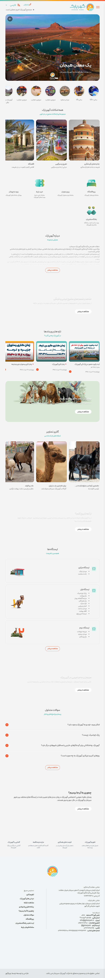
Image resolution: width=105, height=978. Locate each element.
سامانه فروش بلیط (27, 927)
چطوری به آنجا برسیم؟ (26, 911)
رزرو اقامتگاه (30, 919)
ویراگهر (8, 973)
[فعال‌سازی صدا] (10, 18)
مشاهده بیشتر (52, 270)
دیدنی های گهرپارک (27, 899)
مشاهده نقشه (29, 903)
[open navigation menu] (98, 7)
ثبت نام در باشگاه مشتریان (24, 923)
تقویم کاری (30, 894)
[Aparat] (52, 954)
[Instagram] (61, 954)
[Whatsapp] (44, 954)
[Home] (82, 7)
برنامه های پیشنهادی (26, 907)
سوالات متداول (29, 915)
